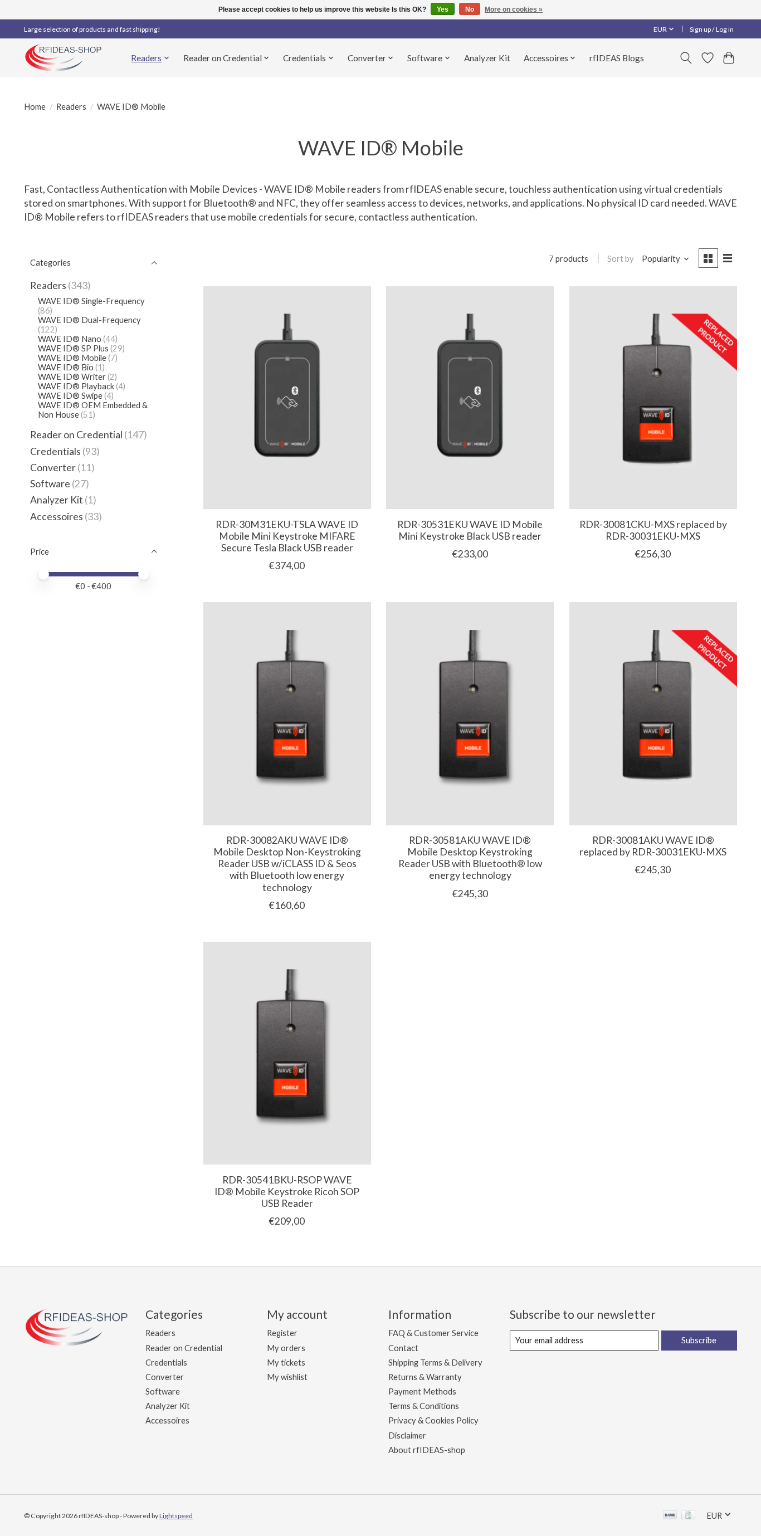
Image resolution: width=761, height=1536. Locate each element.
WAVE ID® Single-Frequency (91, 301)
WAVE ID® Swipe (70, 395)
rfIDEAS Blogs (616, 58)
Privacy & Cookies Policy (433, 1420)
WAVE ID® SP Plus (74, 348)
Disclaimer (407, 1435)
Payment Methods (422, 1391)
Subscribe (698, 1340)
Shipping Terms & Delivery (435, 1362)
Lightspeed (176, 1515)
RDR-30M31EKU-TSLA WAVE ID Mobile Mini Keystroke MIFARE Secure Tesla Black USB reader (287, 536)
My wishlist (287, 1377)
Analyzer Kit (487, 58)
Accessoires (56, 516)
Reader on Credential (76, 435)
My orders (286, 1348)
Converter (53, 467)
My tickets (286, 1362)
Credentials (55, 451)
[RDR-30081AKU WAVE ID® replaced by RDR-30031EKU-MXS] (653, 713)
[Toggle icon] (686, 58)
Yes (442, 9)
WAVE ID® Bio (66, 367)
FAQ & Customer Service (433, 1333)
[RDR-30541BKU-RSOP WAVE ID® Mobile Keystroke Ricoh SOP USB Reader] (287, 1053)
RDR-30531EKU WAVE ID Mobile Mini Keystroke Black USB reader (470, 530)
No (469, 9)
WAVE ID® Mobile (72, 358)
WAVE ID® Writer (72, 376)
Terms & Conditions (423, 1406)
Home (35, 106)
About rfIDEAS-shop (426, 1450)
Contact (403, 1348)
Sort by (620, 258)
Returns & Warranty (425, 1377)
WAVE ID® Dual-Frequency (89, 320)
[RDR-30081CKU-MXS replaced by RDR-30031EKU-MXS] (653, 397)
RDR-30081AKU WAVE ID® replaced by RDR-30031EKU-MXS (652, 846)
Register (282, 1333)
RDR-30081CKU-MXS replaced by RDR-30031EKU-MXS (653, 530)
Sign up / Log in (712, 29)
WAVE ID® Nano (69, 339)
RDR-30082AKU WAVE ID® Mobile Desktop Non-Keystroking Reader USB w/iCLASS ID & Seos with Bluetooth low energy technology (287, 863)
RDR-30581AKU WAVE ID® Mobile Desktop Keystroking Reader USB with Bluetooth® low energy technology (470, 857)
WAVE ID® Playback (76, 386)
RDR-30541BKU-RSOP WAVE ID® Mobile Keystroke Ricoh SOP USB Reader (286, 1191)
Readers (71, 106)
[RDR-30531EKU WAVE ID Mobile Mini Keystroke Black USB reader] (470, 397)
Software (51, 484)
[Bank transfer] (670, 1515)
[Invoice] (688, 1515)
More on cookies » (514, 9)
